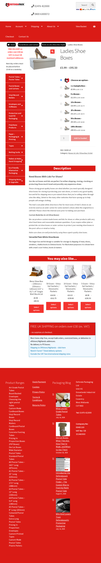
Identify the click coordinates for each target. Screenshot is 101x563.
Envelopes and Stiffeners (16, 105)
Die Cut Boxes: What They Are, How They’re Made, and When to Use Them (63, 443)
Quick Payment (39, 381)
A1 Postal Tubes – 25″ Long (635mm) (17, 474)
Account (19, 26)
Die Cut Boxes (15, 447)
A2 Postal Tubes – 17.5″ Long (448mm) (17, 483)
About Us (51, 26)
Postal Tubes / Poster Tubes (16, 78)
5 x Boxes (75, 94)
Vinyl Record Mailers (16, 96)
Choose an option (79, 80)
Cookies (35, 387)
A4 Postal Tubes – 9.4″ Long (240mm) (17, 501)
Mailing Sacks (16, 152)
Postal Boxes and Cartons (29, 44)
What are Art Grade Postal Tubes (62, 411)
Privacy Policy (38, 392)
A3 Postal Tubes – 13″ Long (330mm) (17, 492)
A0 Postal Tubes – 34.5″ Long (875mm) (17, 465)
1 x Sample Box (78, 85)
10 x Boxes (76, 102)
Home (8, 26)
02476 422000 (41, 6)
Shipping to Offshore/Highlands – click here (48, 347)
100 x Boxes (76, 126)
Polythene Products (16, 126)
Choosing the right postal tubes (15, 402)
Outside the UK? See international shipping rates (50, 354)
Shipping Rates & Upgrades (16, 180)
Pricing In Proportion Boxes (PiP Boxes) (17, 441)
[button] (52, 51)
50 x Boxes (76, 118)
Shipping (35, 26)
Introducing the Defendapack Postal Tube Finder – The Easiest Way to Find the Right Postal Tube (63, 482)
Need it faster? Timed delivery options (46, 351)
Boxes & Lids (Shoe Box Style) (53, 44)
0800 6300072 (41, 14)
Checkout (10, 36)
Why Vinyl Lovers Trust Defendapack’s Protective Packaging (63, 520)
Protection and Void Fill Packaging (16, 116)
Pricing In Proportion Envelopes (14, 527)
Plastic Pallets (15, 545)
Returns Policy (39, 405)
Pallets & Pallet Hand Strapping (16, 159)
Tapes (16, 145)
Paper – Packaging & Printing (16, 136)
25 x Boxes (76, 110)
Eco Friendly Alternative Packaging (16, 170)
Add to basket (80, 138)
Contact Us (24, 36)
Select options (36, 308)
